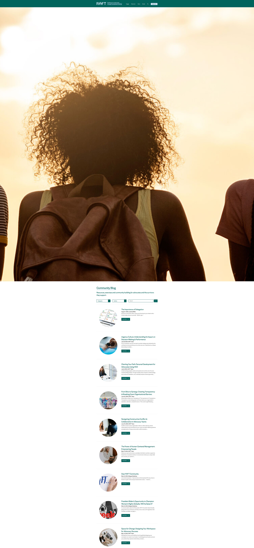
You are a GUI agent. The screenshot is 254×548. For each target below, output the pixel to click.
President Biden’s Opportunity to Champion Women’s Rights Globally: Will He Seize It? (137, 502)
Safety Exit (154, 4)
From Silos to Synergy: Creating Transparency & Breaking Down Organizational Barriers (138, 392)
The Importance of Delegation (132, 309)
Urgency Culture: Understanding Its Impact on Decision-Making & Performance (138, 338)
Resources (133, 4)
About (139, 4)
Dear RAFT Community (130, 473)
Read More (124, 319)
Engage (127, 4)
